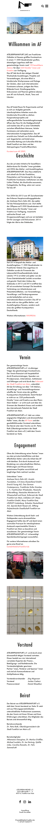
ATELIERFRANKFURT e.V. (25, 790)
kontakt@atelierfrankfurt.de (18, 546)
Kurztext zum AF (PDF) (16, 151)
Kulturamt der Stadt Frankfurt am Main (25, 382)
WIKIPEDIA (31, 315)
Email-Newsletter (25, 812)
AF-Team (28, 420)
